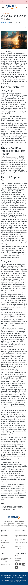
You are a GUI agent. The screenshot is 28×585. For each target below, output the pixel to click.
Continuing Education (6, 538)
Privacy (16, 533)
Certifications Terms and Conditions (7, 559)
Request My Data (19, 546)
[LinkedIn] (24, 564)
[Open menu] (3, 7)
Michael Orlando (5, 22)
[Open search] (25, 6)
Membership (18, 555)
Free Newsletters (19, 560)
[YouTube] (16, 567)
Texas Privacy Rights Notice (20, 539)
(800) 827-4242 (19, 577)
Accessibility (4, 562)
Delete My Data (19, 549)
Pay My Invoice (4, 540)
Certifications (4, 535)
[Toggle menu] (14, 27)
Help (2, 545)
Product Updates (5, 542)
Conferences (4, 533)
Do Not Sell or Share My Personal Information (21, 543)
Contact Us (3, 547)
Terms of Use (4, 555)
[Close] (26, 2)
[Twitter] (20, 564)
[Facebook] (16, 564)
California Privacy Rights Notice (21, 536)
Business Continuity (6, 564)
